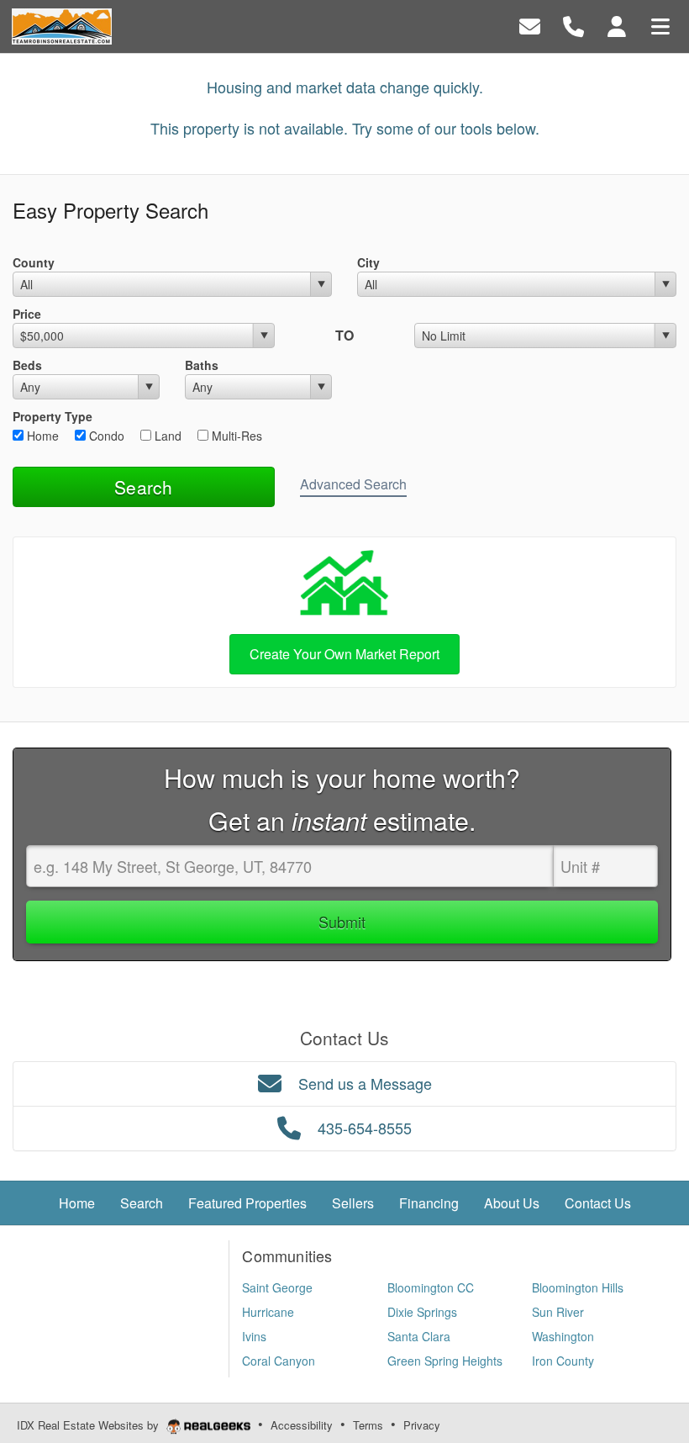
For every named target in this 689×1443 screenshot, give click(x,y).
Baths (201, 365)
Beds (27, 365)
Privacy (421, 1425)
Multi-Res (235, 435)
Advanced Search (353, 484)
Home (41, 435)
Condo (105, 435)
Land (166, 435)
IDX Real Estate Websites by (89, 1425)
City (368, 262)
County (34, 262)
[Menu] (660, 24)
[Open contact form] (529, 24)
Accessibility (302, 1425)
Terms (368, 1425)
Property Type (52, 416)
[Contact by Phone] (573, 24)
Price (27, 313)
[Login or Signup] (616, 24)
